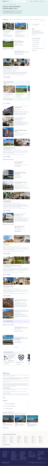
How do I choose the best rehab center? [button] (37, 48)
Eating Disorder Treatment (23, 453)
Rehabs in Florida (5, 453)
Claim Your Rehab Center (41, 453)
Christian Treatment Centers (23, 459)
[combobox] (19, 1)
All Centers (4, 4)
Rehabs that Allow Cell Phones (14, 459)
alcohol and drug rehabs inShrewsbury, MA (8, 11)
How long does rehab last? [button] (35, 44)
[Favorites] (44, 1)
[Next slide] (28, 30)
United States (7, 4)
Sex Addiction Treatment (23, 458)
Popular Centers (13, 451)
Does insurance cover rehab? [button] (35, 40)
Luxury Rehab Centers (13, 453)
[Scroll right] (44, 19)
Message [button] (9, 156)
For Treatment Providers (41, 451)
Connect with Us (40, 457)
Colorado (16, 423)
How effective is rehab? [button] (35, 46)
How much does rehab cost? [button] (36, 42)
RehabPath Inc (33, 462)
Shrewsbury (8, 103)
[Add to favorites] (12, 39)
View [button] (4, 156)
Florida (28, 423)
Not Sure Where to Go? (6, 451)
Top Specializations (22, 451)
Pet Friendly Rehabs (13, 458)
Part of (7, 68)
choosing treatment (14, 378)
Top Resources (30, 451)
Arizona (4, 423)
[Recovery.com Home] (6, 1)
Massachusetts (10, 4)
